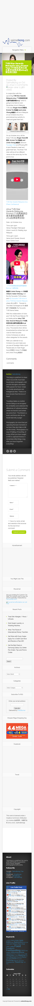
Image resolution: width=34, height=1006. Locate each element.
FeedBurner (21, 710)
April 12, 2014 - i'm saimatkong (16, 911)
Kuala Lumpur (20, 954)
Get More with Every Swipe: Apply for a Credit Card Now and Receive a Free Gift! (17, 638)
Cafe (7, 944)
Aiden (17, 940)
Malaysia (21, 956)
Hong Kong (14, 952)
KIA (13, 954)
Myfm (15, 957)
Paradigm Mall (11, 145)
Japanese (9, 954)
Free (26, 950)
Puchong (9, 960)
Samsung (21, 960)
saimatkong (16, 876)
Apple (21, 940)
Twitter (14, 451)
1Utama (12, 940)
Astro (8, 942)
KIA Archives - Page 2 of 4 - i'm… (16, 920)
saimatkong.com (26, 1001)
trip (21, 962)
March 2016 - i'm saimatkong (13, 908)
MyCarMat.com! (11, 599)
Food (17, 946)
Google (7, 451)
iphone (21, 952)
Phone (14, 958)
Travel (17, 962)
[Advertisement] (17, 21)
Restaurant (15, 960)
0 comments (21, 85)
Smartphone (10, 962)
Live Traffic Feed (16, 887)
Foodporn (10, 948)
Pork (18, 958)
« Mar (8, 989)
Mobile (11, 957)
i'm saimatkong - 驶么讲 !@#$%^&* (15, 928)
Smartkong (17, 874)
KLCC (15, 954)
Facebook (11, 451)
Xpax (7, 963)
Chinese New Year (18, 944)
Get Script (11, 931)
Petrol (10, 958)
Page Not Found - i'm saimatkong (14, 896)
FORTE (23, 950)
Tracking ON (21, 931)
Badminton (18, 942)
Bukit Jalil (25, 942)
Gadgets (8, 952)
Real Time (16, 931)
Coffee (12, 946)
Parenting (19, 957)
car (10, 944)
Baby (12, 942)
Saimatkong (12, 82)
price (20, 958)
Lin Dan (16, 955)
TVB (24, 962)
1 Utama (8, 940)
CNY (7, 946)
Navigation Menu (18, 50)
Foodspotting (13, 950)
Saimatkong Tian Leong (14, 872)
